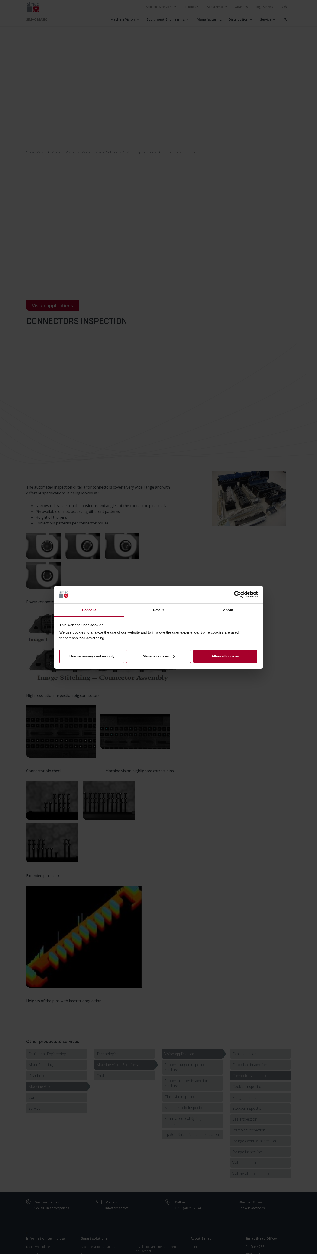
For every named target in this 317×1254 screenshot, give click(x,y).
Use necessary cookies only (91, 656)
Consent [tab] (89, 610)
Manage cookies (156, 656)
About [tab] (228, 610)
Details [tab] (158, 610)
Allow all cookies (225, 656)
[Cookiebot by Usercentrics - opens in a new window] (237, 594)
